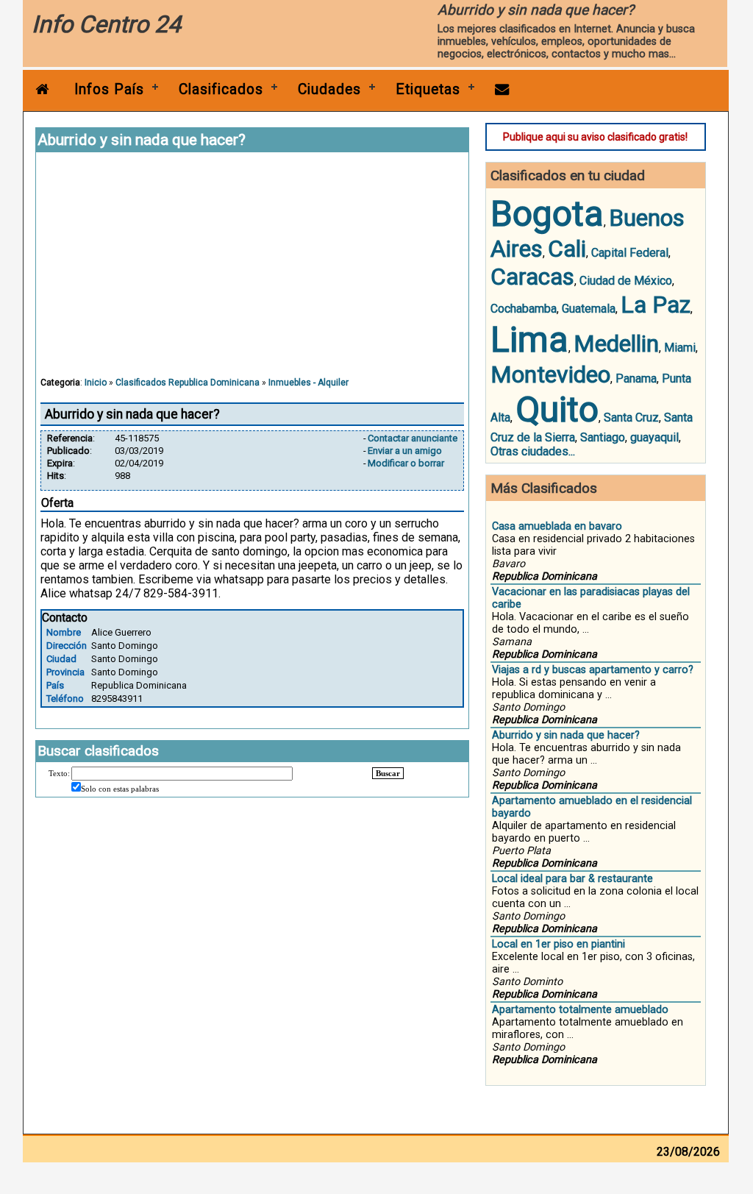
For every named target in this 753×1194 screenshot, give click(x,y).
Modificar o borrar (406, 463)
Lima (529, 339)
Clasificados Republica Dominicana (187, 382)
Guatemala (588, 309)
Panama (636, 378)
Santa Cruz (631, 417)
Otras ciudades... (532, 451)
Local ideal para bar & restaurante (572, 879)
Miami (680, 348)
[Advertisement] (252, 271)
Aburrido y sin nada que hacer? (566, 735)
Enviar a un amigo (405, 450)
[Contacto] (502, 89)
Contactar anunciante (412, 438)
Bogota (547, 214)
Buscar (388, 773)
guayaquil (654, 437)
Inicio (96, 382)
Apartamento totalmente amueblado (580, 1009)
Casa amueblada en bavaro (557, 526)
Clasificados (221, 89)
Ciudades (329, 89)
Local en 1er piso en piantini (558, 944)
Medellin (616, 344)
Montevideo (550, 374)
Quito (557, 409)
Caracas (532, 277)
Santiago (602, 437)
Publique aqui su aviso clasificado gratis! (595, 137)
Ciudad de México (625, 281)
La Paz (655, 305)
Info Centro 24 (106, 24)
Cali (567, 249)
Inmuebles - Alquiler (308, 382)
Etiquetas (428, 89)
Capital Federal (629, 253)
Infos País (109, 89)
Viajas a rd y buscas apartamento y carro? (592, 670)
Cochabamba (523, 309)
